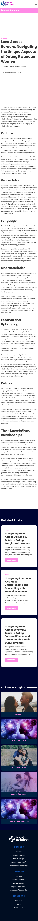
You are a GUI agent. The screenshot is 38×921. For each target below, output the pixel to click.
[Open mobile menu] (36, 4)
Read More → (11, 560)
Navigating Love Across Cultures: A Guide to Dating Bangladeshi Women (17, 538)
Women (4, 38)
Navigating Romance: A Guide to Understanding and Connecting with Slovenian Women (18, 585)
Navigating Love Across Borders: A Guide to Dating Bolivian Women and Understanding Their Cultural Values (17, 634)
